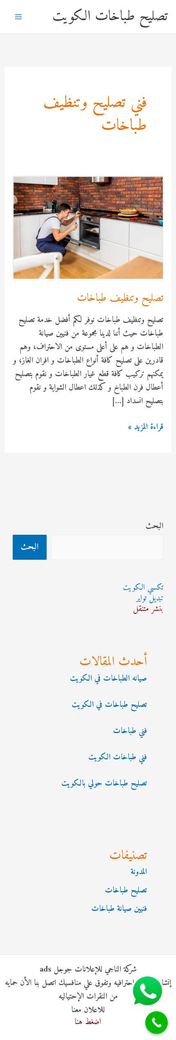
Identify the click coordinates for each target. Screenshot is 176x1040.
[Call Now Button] (156, 1022)
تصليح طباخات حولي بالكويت (104, 784)
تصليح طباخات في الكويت (109, 705)
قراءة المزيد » (145, 427)
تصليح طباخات (126, 890)
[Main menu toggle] (18, 17)
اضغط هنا (88, 1022)
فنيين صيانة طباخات (119, 909)
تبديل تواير (149, 598)
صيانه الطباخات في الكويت (108, 679)
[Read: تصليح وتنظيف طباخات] (88, 227)
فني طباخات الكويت (117, 757)
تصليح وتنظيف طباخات (120, 298)
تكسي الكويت (143, 588)
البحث (154, 526)
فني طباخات (130, 731)
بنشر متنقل (148, 609)
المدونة (139, 872)
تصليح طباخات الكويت (110, 16)
